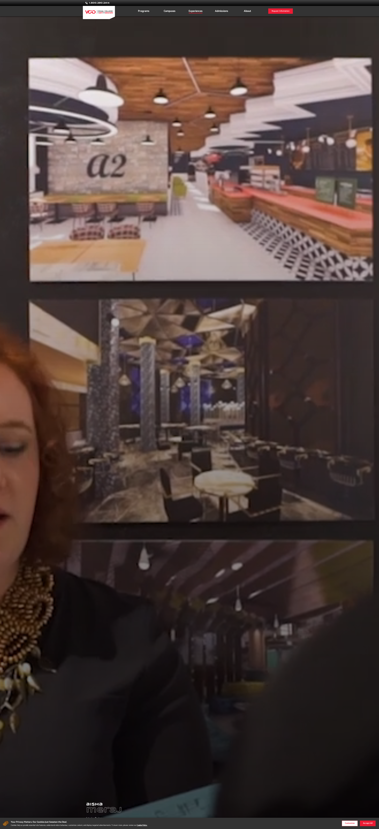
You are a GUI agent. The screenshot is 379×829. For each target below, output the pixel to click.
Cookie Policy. (142, 825)
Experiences (196, 11)
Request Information (280, 11)
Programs (143, 11)
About (247, 11)
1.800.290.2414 (99, 3)
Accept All (367, 823)
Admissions (221, 11)
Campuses (169, 11)
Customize (350, 823)
